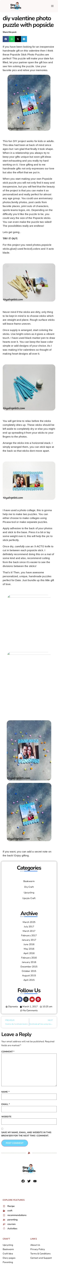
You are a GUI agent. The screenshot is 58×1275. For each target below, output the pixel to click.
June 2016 (29, 944)
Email (5, 1104)
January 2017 (29, 939)
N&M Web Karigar (32, 1187)
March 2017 (29, 931)
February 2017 (29, 935)
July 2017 (29, 926)
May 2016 (29, 948)
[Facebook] (20, 999)
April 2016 (29, 953)
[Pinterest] (38, 999)
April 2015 (29, 980)
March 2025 (29, 922)
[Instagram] (26, 999)
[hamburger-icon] (52, 6)
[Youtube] (32, 999)
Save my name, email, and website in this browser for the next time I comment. (26, 1134)
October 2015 (29, 971)
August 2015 (29, 975)
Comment (7, 1051)
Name (5, 1091)
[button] (6, 39)
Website (6, 1116)
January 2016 (29, 962)
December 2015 (29, 966)
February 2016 (29, 957)
